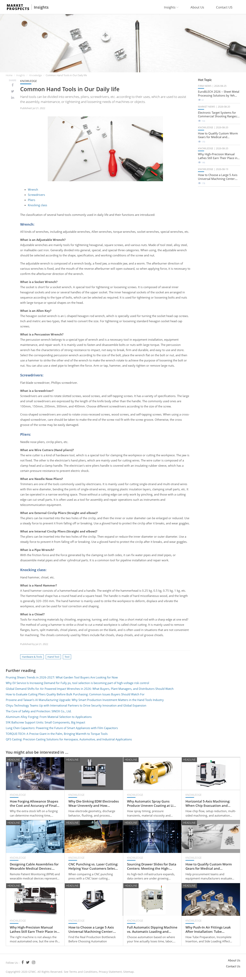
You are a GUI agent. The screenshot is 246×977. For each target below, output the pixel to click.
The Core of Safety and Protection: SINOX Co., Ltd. (38, 711)
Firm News (204, 86)
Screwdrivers (36, 195)
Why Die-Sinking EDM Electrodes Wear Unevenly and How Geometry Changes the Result (93, 803)
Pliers (31, 200)
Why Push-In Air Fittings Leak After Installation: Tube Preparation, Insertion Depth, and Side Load (208, 929)
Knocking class (37, 205)
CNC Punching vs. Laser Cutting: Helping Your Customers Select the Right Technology (93, 866)
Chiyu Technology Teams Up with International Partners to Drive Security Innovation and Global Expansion (76, 705)
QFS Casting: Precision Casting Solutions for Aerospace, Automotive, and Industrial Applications (69, 739)
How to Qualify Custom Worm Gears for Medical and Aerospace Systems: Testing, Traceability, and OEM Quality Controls (218, 135)
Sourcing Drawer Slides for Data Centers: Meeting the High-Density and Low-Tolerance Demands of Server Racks (151, 866)
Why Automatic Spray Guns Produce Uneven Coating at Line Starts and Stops (152, 803)
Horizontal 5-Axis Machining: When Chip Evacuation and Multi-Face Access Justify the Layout (207, 803)
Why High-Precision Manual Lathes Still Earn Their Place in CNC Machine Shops (217, 156)
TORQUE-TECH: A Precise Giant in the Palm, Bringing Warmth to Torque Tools (57, 734)
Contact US (224, 7)
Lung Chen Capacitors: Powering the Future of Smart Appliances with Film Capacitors (62, 728)
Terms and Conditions (83, 972)
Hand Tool (53, 656)
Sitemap (128, 972)
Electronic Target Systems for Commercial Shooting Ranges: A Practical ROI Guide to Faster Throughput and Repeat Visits (219, 114)
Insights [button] (170, 7)
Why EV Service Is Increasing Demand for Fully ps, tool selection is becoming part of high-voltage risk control (77, 683)
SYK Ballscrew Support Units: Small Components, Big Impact (45, 722)
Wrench (33, 189)
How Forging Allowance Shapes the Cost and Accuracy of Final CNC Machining (34, 803)
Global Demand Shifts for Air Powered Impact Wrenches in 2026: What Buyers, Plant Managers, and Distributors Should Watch (90, 689)
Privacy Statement (110, 972)
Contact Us (233, 966)
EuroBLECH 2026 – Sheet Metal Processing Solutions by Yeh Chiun (218, 93)
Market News (206, 106)
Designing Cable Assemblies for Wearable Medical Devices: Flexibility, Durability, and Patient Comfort (34, 866)
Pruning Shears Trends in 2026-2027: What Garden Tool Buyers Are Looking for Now (62, 677)
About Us (197, 7)
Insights (41, 7)
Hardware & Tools (32, 656)
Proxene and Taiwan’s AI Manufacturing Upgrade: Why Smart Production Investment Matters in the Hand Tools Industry (85, 700)
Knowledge (35, 75)
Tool (67, 656)
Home (9, 75)
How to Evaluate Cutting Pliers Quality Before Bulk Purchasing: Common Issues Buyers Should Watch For (75, 694)
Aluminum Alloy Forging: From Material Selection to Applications (49, 717)
